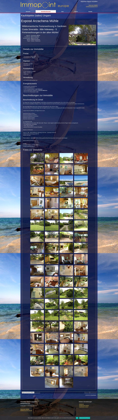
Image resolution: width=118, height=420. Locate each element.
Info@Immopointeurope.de (92, 6)
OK (77, 417)
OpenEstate (93, 395)
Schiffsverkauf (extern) (84, 405)
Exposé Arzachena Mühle (28, 392)
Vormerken (37, 392)
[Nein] (116, 418)
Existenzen (81, 404)
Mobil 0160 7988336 (93, 5)
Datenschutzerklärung (84, 417)
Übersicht (87, 392)
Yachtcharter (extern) (83, 406)
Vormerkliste (93, 392)
